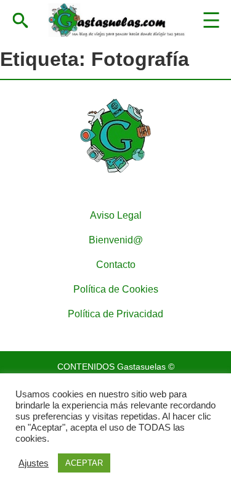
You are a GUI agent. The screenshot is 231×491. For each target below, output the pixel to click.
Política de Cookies (115, 289)
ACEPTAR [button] (84, 463)
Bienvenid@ (116, 240)
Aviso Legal (116, 215)
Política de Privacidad (115, 314)
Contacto (116, 264)
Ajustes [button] (33, 463)
